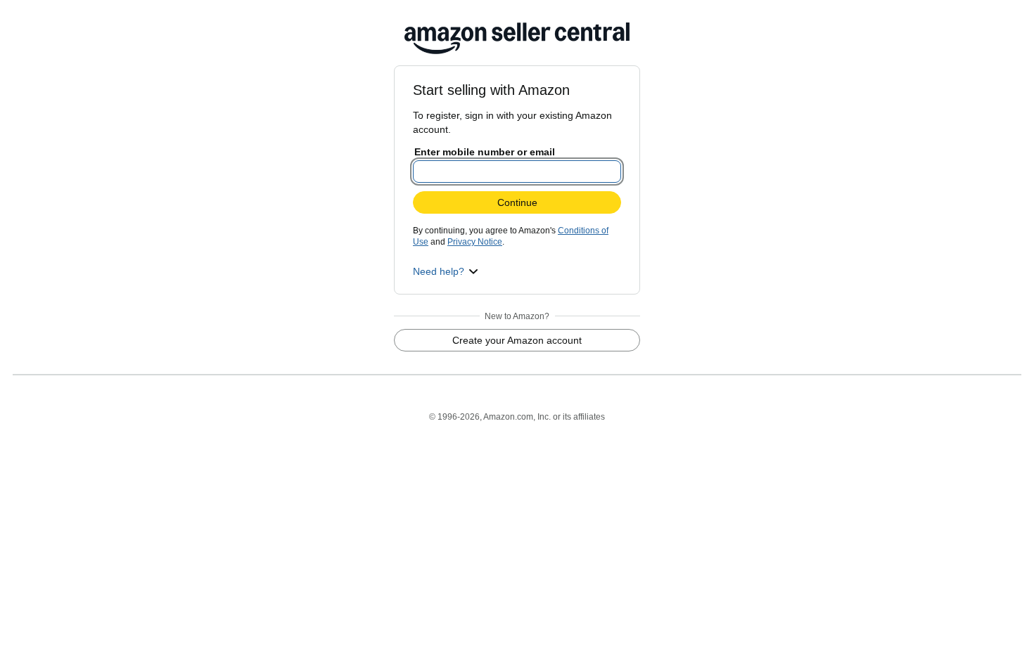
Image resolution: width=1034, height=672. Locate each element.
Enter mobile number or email (484, 151)
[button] (445, 271)
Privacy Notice (474, 242)
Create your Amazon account (517, 340)
